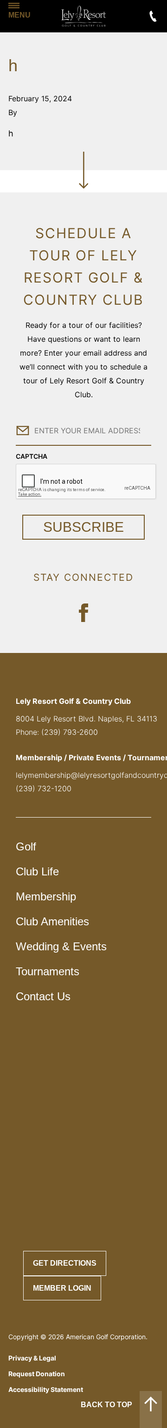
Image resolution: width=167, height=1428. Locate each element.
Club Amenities (52, 921)
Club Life (37, 871)
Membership (46, 896)
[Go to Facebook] (83, 612)
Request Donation (36, 1374)
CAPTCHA (31, 456)
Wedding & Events (61, 946)
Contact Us (43, 996)
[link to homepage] (83, 16)
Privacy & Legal (32, 1358)
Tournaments (47, 971)
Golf (26, 846)
